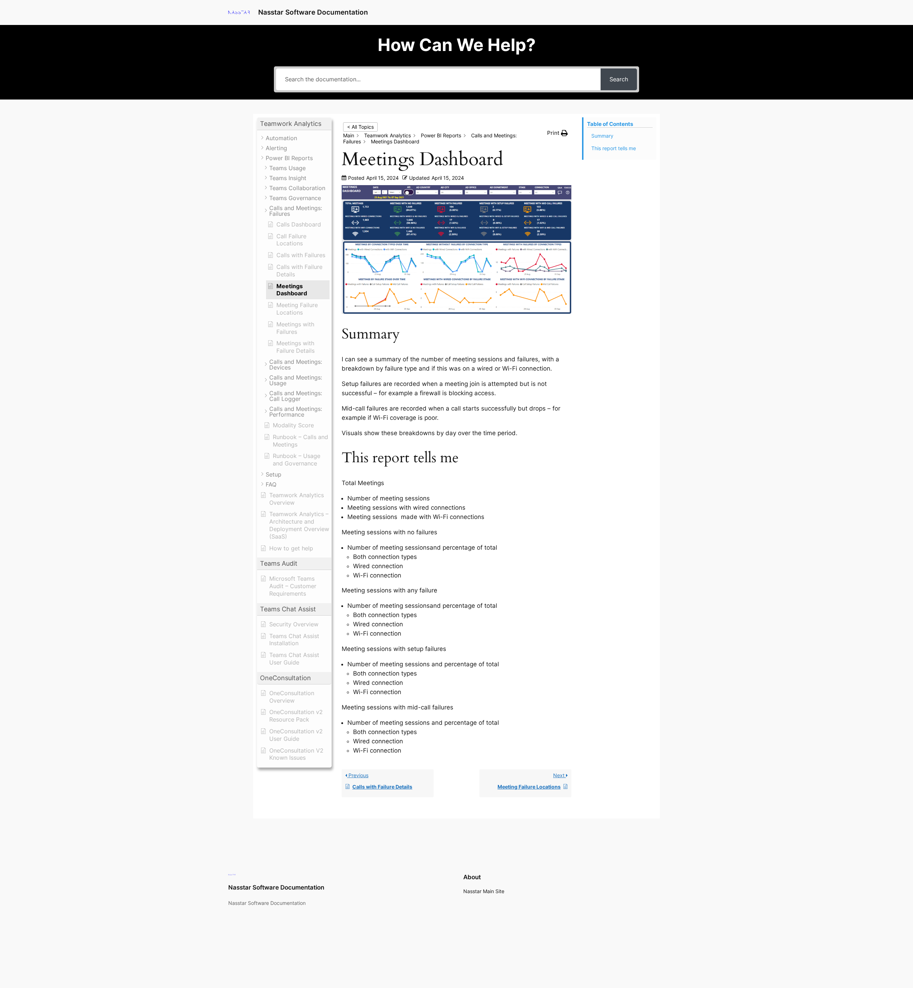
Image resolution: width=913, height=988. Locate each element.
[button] (294, 124)
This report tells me (613, 148)
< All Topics (360, 127)
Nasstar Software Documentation (313, 12)
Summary (602, 136)
